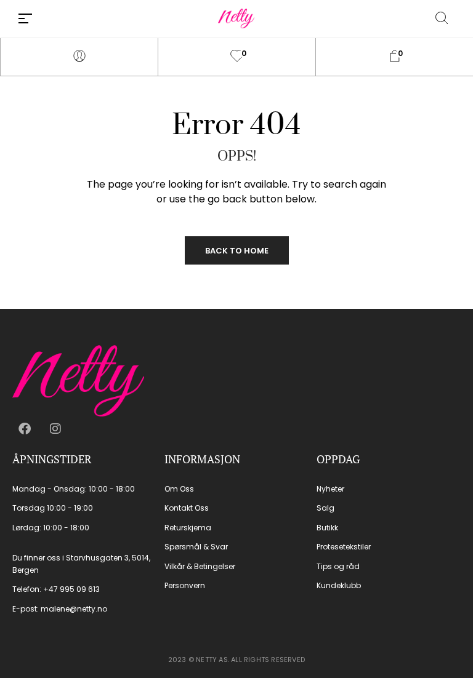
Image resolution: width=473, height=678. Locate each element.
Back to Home (237, 251)
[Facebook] (24, 429)
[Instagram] (55, 429)
